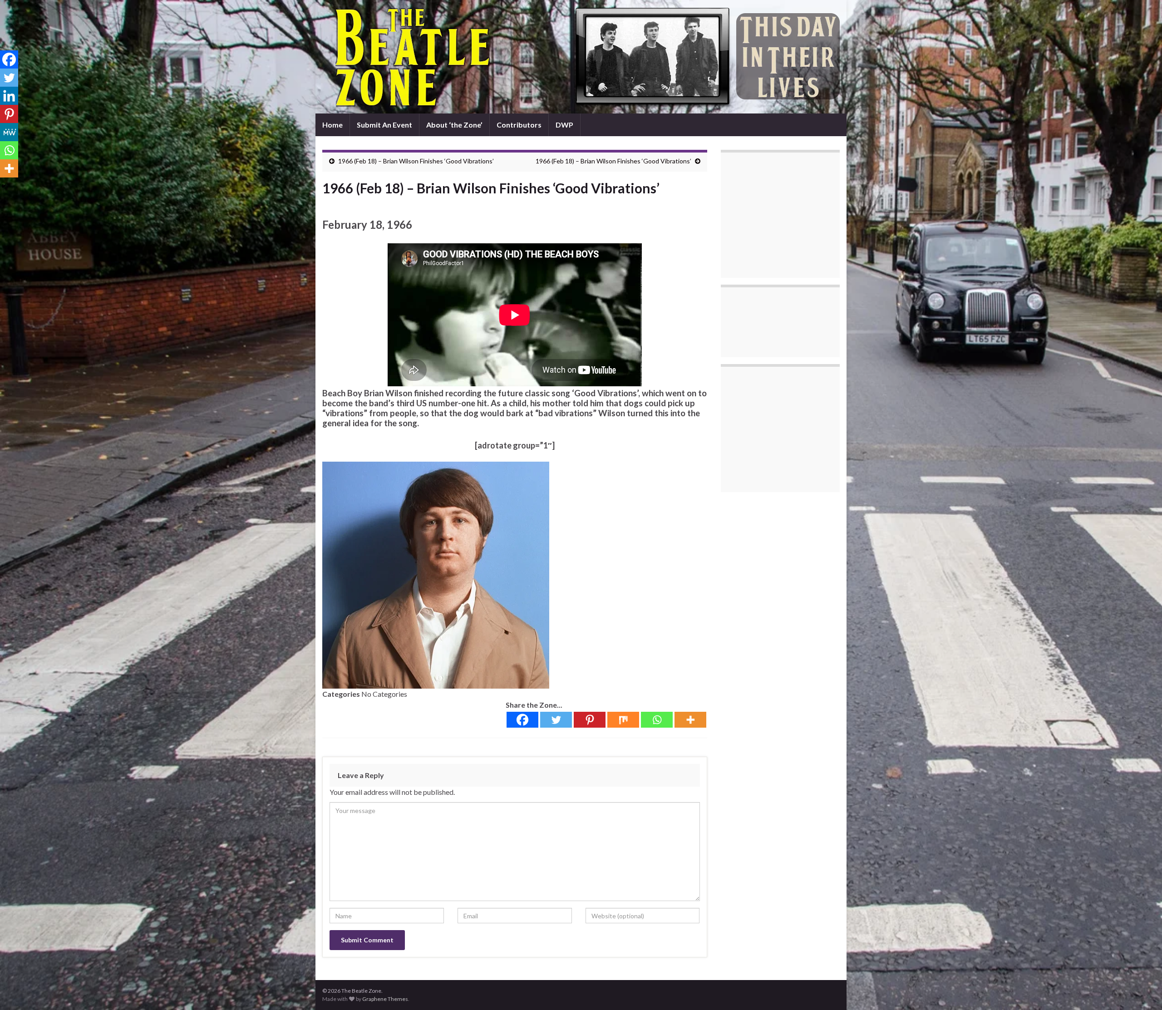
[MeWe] (9, 132)
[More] (690, 720)
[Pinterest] (590, 720)
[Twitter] (556, 720)
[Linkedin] (9, 96)
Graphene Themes (385, 998)
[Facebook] (522, 720)
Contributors (519, 124)
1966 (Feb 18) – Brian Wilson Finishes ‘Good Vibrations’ (416, 161)
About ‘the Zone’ (454, 124)
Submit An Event (384, 124)
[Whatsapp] (657, 720)
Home (332, 124)
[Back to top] (1141, 989)
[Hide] (3, 186)
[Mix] (623, 720)
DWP (564, 124)
